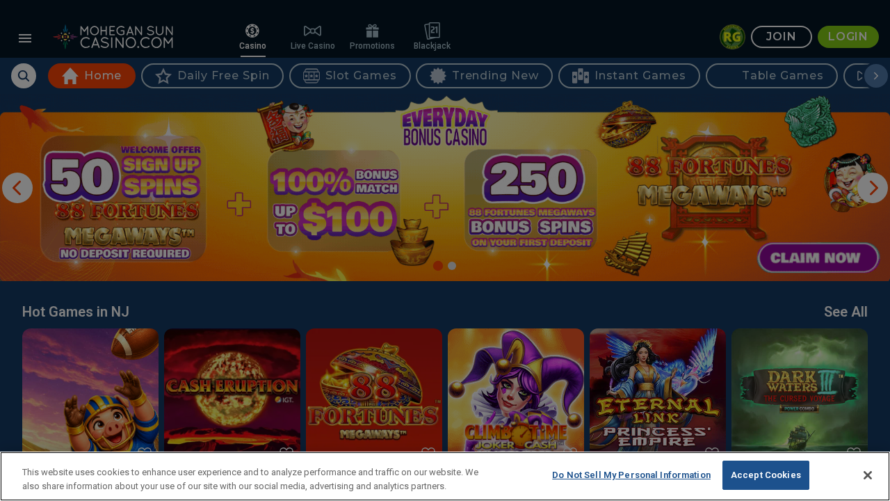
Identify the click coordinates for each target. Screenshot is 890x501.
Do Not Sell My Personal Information (631, 475)
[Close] (867, 475)
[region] (445, 476)
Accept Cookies (766, 475)
